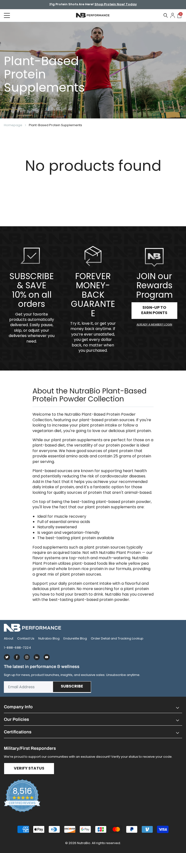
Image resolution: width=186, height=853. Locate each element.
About (8, 638)
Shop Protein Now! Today (115, 4)
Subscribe (72, 686)
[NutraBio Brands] (93, 628)
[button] (93, 707)
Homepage (13, 125)
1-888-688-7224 (17, 647)
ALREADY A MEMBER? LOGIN (154, 324)
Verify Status (29, 768)
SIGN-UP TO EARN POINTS (154, 310)
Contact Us (25, 638)
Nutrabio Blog (49, 638)
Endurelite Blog (75, 638)
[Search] (165, 15)
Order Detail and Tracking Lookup (117, 638)
